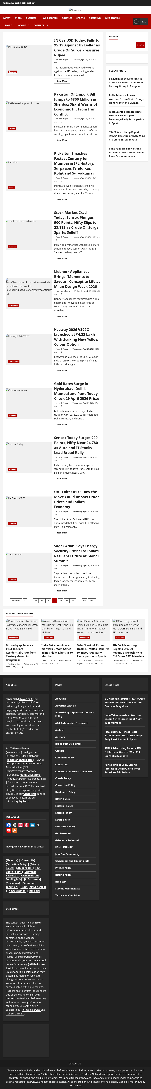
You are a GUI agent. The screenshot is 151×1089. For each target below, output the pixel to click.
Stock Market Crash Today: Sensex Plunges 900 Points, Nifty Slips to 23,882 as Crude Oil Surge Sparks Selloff (29, 235)
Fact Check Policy (65, 826)
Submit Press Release (67, 888)
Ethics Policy (62, 819)
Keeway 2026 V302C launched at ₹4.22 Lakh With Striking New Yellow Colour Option (29, 349)
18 (36, 600)
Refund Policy (63, 874)
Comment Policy (64, 757)
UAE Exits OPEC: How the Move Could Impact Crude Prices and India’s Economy (29, 512)
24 (73, 600)
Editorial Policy (64, 806)
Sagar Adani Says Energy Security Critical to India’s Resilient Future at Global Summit (29, 568)
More (8, 25)
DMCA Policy (62, 799)
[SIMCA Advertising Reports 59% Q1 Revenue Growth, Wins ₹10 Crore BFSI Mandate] (129, 630)
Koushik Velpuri (62, 59)
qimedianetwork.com (20, 759)
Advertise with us (65, 705)
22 (60, 600)
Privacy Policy (63, 868)
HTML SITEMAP (64, 847)
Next (92, 600)
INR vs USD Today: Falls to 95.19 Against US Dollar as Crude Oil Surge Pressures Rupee (29, 60)
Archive (59, 730)
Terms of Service (31, 1009)
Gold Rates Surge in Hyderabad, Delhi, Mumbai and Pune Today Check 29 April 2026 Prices (29, 403)
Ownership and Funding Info (72, 861)
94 (84, 600)
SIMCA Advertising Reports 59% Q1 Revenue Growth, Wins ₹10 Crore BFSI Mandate (127, 135)
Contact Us (29, 793)
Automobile (14, 361)
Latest (6, 17)
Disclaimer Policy (65, 792)
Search (113, 36)
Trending (95, 17)
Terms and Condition (67, 895)
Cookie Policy (63, 778)
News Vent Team (63, 291)
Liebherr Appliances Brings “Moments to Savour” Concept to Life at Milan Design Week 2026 (29, 293)
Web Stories (50, 17)
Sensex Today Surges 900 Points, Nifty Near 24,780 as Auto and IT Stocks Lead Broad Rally (29, 457)
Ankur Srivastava (30, 774)
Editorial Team (63, 812)
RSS (144, 21)
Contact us (41, 25)
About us (23, 25)
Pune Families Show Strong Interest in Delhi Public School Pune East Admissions (126, 152)
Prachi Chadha (14, 664)
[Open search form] (129, 21)
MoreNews (136, 1081)
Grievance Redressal (67, 840)
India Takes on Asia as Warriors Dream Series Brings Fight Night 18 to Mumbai (126, 99)
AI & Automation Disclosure (71, 723)
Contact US (75, 1063)
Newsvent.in (26, 698)
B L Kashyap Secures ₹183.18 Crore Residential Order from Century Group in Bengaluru (126, 82)
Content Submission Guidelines (73, 771)
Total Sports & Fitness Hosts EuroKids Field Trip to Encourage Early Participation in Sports (93, 650)
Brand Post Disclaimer (68, 743)
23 (67, 600)
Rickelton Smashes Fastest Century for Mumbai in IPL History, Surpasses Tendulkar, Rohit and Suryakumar (29, 176)
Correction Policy (65, 785)
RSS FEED (60, 881)
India (18, 17)
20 (48, 600)
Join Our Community (67, 854)
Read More (63, 81)
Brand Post (13, 305)
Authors (60, 737)
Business (31, 17)
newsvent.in (13, 752)
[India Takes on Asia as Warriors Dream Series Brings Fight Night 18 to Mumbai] (57, 630)
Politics (67, 17)
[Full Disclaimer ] (15, 1013)
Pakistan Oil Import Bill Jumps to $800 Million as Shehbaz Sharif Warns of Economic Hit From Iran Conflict (29, 116)
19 (42, 600)
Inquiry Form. (22, 801)
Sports (80, 17)
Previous (16, 600)
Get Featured (63, 833)
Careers (59, 750)
